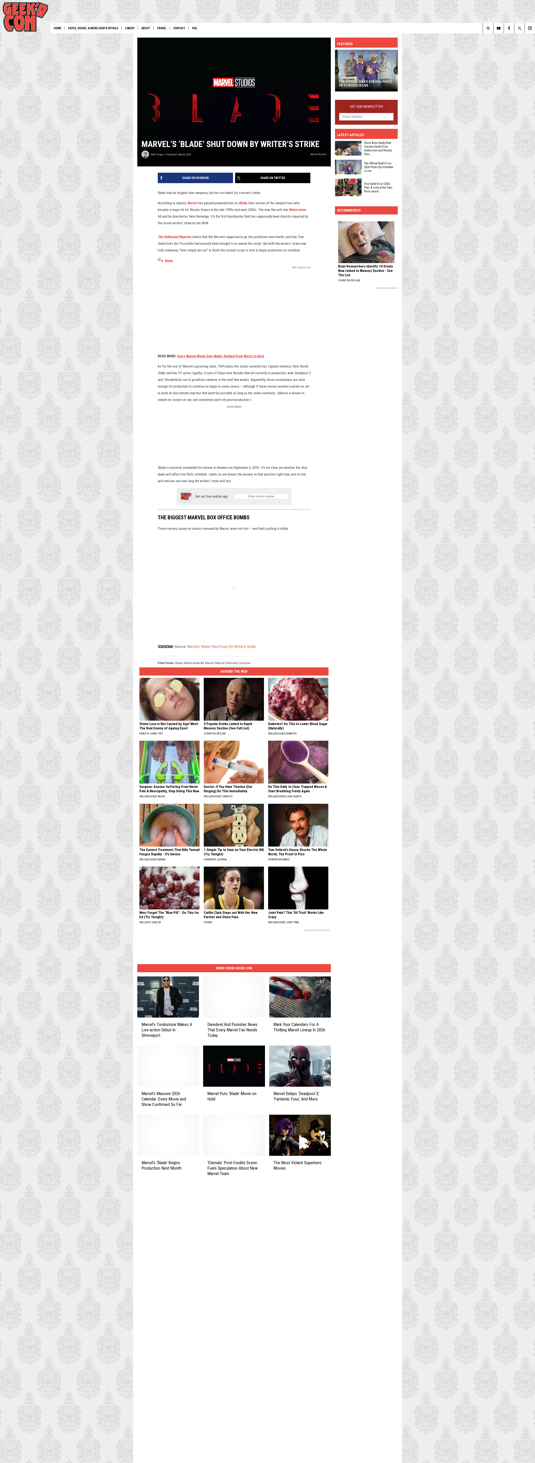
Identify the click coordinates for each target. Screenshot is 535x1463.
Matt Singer (157, 154)
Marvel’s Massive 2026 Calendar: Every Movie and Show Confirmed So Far (163, 1099)
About (145, 28)
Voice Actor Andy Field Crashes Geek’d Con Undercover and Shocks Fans (378, 148)
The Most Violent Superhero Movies (297, 1165)
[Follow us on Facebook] (509, 28)
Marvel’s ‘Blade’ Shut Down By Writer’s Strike (221, 646)
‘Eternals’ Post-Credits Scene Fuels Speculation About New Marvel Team (232, 1168)
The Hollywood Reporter (174, 237)
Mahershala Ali (194, 663)
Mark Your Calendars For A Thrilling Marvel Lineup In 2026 (299, 1027)
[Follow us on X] (519, 28)
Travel (161, 28)
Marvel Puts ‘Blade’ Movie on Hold (231, 1096)
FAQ (194, 28)
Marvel (192, 203)
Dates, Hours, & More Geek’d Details (93, 28)
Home (57, 28)
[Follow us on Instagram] (530, 28)
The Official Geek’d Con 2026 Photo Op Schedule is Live (378, 167)
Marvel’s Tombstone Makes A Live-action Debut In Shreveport (166, 1030)
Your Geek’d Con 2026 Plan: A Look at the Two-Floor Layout (364, 83)
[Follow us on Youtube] (498, 28)
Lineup (129, 28)
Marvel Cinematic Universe (232, 663)
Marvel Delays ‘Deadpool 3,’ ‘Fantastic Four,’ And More (296, 1096)
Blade (243, 203)
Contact (179, 28)
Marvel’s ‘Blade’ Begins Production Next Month (161, 1165)
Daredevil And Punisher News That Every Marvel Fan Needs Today (232, 1030)
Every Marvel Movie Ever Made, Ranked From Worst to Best (220, 356)
